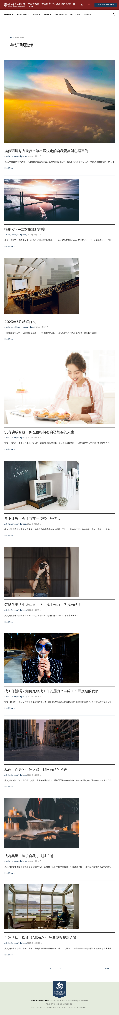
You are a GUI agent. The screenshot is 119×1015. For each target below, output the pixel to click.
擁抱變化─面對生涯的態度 (24, 229)
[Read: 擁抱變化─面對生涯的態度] (41, 200)
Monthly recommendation (22, 327)
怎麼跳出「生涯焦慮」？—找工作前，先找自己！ (42, 605)
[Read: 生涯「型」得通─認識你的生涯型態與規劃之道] (41, 906)
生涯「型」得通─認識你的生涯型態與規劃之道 (40, 937)
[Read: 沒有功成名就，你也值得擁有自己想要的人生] (59, 387)
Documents (59, 14)
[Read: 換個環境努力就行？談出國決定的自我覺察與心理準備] (59, 101)
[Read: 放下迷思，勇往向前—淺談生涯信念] (41, 485)
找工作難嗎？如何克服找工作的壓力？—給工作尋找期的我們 (51, 691)
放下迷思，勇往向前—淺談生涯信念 (32, 518)
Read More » (9, 168)
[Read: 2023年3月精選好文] (41, 285)
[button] (105, 5)
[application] (12, 14)
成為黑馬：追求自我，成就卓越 (28, 856)
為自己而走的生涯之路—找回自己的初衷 (35, 769)
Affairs (46, 14)
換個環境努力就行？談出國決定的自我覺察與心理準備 (46, 151)
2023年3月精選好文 (20, 322)
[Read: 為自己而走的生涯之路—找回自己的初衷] (41, 740)
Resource (87, 14)
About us (7, 14)
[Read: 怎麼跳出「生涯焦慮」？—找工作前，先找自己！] (41, 571)
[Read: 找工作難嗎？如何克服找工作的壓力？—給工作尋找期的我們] (41, 658)
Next (108, 968)
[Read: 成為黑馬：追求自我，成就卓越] (41, 822)
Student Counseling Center (51, 5)
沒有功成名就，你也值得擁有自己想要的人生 (39, 432)
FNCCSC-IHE (75, 14)
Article (35, 14)
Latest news (22, 14)
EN (89, 4)
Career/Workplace (18, 156)
